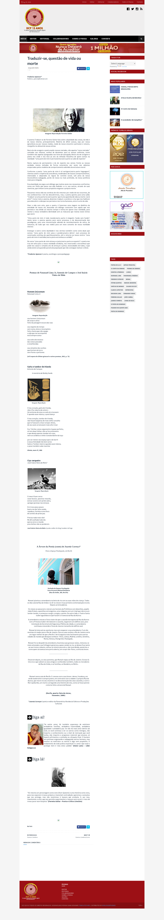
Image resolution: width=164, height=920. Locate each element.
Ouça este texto (33, 68)
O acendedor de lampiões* (131, 120)
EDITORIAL (65, 891)
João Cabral (128, 297)
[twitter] (132, 8)
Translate (124, 66)
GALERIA (64, 897)
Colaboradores (113, 2)
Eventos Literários (117, 272)
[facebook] (128, 8)
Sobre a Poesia (127, 2)
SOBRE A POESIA (67, 895)
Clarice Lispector (117, 290)
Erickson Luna (116, 293)
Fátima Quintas (116, 283)
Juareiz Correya (116, 300)
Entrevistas (129, 290)
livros (128, 272)
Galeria (94, 39)
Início (84, 2)
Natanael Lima (116, 276)
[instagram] (137, 8)
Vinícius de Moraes (117, 286)
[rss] (141, 8)
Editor (92, 2)
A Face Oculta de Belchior (131, 98)
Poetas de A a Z (116, 265)
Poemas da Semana (133, 268)
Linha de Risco (129, 300)
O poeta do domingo (118, 304)
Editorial (101, 2)
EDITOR (33, 39)
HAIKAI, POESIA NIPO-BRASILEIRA (129, 88)
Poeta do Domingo (117, 311)
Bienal (128, 279)
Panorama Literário (131, 276)
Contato (140, 2)
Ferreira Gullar (116, 297)
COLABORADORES (68, 893)
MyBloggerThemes (109, 905)
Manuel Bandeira (130, 283)
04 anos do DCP (131, 286)
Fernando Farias (129, 293)
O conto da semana (118, 268)
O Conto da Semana (129, 109)
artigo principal (129, 265)
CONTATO (65, 899)
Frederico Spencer (117, 279)
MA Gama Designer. (72, 905)
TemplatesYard (84, 905)
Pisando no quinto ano (119, 308)
